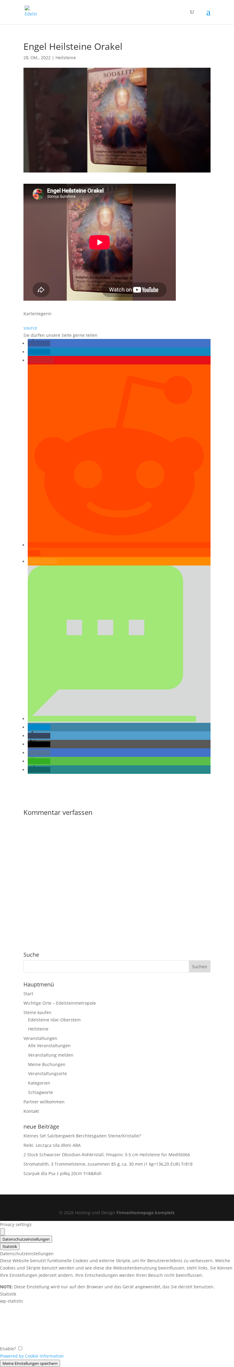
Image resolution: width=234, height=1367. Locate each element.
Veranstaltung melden (50, 1055)
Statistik (9, 1246)
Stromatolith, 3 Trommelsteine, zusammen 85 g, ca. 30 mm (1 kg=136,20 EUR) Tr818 (108, 1164)
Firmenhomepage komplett (145, 1212)
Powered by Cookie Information (32, 1356)
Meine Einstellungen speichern (30, 1363)
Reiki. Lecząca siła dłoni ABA (52, 1145)
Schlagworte (40, 1092)
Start (28, 993)
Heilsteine (65, 57)
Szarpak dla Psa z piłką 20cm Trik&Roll (62, 1173)
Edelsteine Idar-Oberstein (54, 1020)
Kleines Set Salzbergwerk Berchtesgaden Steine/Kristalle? (82, 1136)
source (30, 328)
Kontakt (31, 1111)
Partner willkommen (44, 1102)
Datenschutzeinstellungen (26, 1239)
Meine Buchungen (47, 1064)
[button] (39, 343)
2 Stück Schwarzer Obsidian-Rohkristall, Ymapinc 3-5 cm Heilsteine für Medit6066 (106, 1154)
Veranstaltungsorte (47, 1073)
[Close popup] (2, 1231)
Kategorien (39, 1083)
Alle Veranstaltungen (49, 1045)
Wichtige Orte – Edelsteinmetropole (59, 1003)
